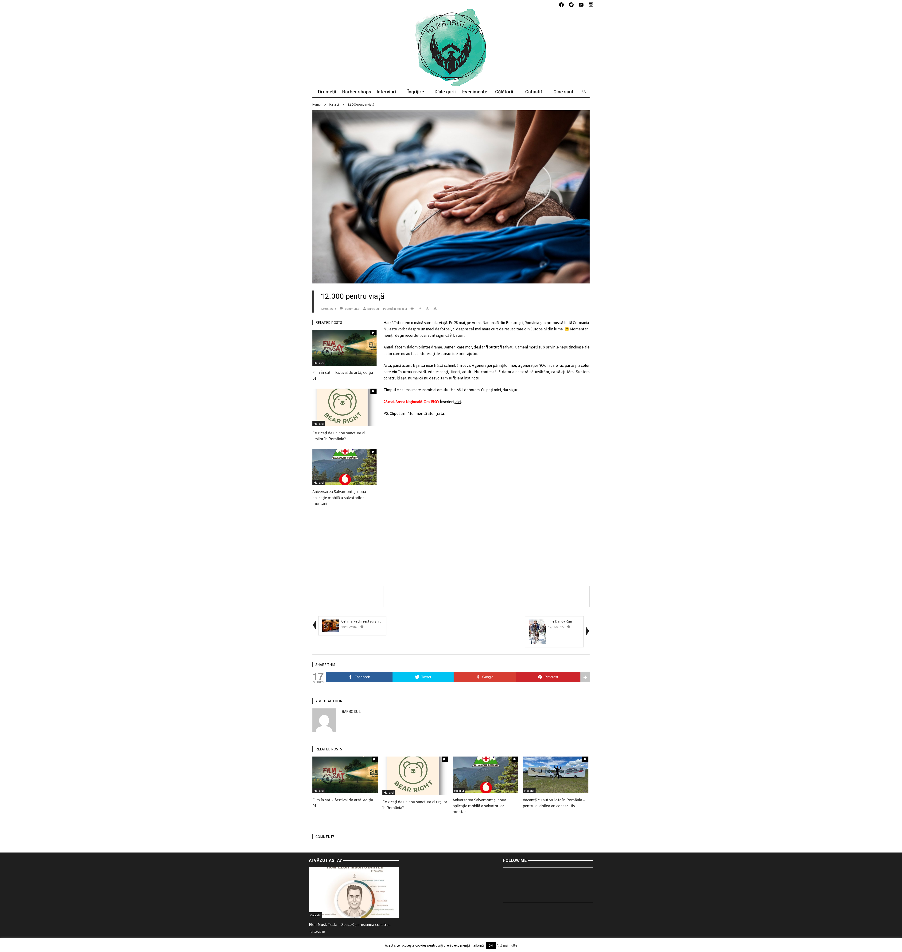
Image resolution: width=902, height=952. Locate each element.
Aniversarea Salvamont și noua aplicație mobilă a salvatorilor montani (339, 497)
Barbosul (373, 308)
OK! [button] (491, 946)
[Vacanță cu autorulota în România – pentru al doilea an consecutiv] (555, 774)
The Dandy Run (560, 621)
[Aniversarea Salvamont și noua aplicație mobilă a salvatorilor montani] (344, 466)
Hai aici (334, 104)
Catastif (315, 915)
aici (458, 401)
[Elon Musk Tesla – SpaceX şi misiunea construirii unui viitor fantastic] (354, 892)
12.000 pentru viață (361, 104)
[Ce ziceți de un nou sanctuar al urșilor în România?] (344, 407)
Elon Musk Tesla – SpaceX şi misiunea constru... (350, 924)
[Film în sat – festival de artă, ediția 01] (344, 347)
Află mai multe (507, 945)
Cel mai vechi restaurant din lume (368, 621)
